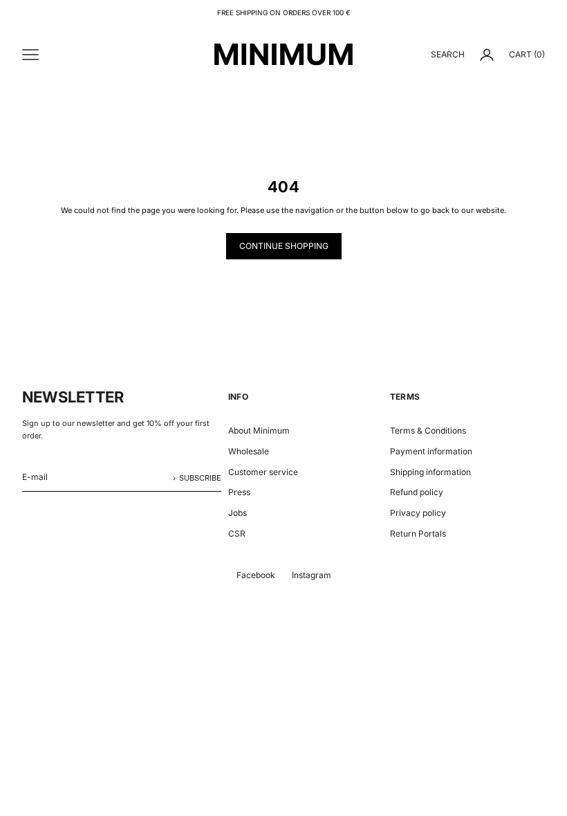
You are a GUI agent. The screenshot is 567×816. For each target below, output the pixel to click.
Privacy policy (418, 513)
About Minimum (259, 430)
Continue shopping (283, 246)
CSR (236, 533)
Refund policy (416, 492)
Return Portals (418, 533)
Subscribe (200, 478)
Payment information (431, 451)
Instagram (311, 575)
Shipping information (430, 472)
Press (239, 492)
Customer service (263, 472)
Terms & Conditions (428, 430)
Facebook (255, 575)
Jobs (237, 513)
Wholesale (248, 451)
